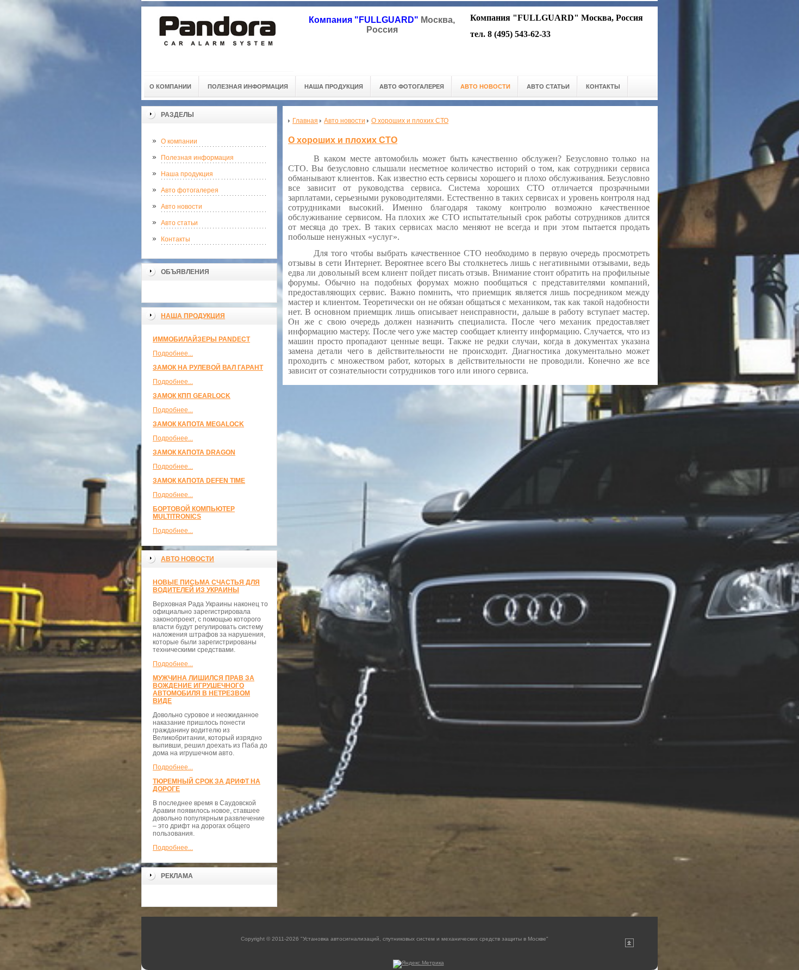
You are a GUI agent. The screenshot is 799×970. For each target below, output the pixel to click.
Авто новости (181, 206)
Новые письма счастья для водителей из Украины (206, 586)
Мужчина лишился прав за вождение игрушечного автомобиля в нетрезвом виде (203, 689)
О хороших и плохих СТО (342, 140)
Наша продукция (187, 174)
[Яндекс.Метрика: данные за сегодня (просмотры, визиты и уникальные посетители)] (418, 964)
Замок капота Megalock (198, 424)
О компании (179, 141)
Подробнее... (173, 353)
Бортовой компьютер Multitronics (194, 512)
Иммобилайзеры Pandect (201, 339)
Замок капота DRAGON (194, 452)
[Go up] (629, 945)
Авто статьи (179, 223)
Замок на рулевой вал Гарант (208, 367)
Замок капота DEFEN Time (199, 480)
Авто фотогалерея (190, 190)
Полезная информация (197, 157)
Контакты (175, 239)
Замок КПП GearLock (191, 396)
